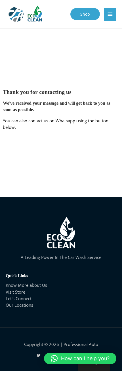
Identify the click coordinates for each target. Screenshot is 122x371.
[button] (80, 358)
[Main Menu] (110, 14)
